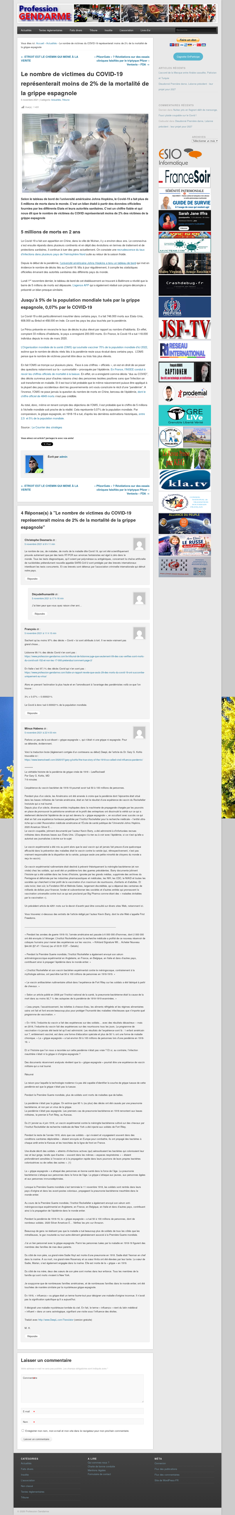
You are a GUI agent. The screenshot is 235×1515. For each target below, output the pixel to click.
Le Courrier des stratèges (47, 427)
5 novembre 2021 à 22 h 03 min (40, 732)
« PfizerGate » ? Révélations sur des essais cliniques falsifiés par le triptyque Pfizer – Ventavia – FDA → (121, 60)
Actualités (26, 30)
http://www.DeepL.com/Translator (55, 1319)
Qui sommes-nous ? (98, 1462)
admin (63, 457)
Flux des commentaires (167, 1474)
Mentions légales (97, 1470)
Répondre (32, 578)
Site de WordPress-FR (166, 1480)
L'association (28, 1480)
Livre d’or (145, 30)
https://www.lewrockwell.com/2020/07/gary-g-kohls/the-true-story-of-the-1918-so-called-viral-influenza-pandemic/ (84, 759)
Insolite (108, 30)
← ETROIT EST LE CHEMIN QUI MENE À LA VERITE (49, 59)
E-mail (29, 1412)
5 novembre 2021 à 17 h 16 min (48, 598)
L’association (126, 30)
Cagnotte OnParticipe (188, 56)
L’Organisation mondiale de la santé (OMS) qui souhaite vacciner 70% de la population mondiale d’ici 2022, (84, 347)
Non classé (27, 1486)
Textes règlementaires (50, 30)
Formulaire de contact (99, 1474)
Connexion (160, 1463)
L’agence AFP (81, 285)
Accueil (40, 43)
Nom (29, 1422)
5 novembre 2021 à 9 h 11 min (40, 544)
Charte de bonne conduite (101, 1466)
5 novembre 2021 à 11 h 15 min (40, 633)
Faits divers (76, 30)
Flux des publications (166, 1469)
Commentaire (29, 1378)
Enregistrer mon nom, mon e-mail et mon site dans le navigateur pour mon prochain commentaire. (77, 1430)
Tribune (93, 30)
